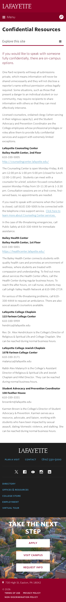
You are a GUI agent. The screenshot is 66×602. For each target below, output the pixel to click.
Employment (10, 501)
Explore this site (13, 41)
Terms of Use (12, 592)
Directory (9, 483)
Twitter (16, 471)
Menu (11, 17)
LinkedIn (49, 471)
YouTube (33, 471)
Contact (30, 459)
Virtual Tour (10, 507)
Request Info (33, 567)
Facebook (24, 471)
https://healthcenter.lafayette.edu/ (23, 251)
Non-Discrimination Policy (21, 597)
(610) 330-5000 (51, 459)
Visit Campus (33, 555)
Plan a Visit (12, 459)
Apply (33, 543)
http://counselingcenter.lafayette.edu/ (25, 161)
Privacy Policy (32, 592)
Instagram (41, 471)
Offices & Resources (15, 489)
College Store (11, 495)
